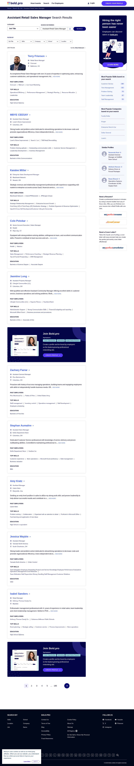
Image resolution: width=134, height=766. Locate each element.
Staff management (16, 403)
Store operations (32, 459)
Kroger (103, 121)
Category (10, 24)
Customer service (41, 627)
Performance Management (36, 92)
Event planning (15, 627)
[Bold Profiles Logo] (15, 3)
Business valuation (16, 461)
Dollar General (106, 133)
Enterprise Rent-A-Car (108, 127)
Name (25, 727)
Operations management (46, 403)
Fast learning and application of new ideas (24, 517)
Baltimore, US (35, 66)
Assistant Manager (19, 485)
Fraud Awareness (47, 738)
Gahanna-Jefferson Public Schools (42, 619)
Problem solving (15, 514)
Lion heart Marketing (33, 85)
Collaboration (27, 514)
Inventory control (30, 403)
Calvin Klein (16, 488)
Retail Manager (18, 598)
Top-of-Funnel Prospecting (19, 257)
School (25, 719)
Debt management (66, 459)
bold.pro (114, 35)
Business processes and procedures (39, 312)
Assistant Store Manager (21, 119)
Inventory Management (37, 151)
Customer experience (17, 459)
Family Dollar (105, 116)
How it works (36, 3)
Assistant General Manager (22, 374)
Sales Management (16, 254)
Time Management (107, 87)
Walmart (21, 85)
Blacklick (15, 604)
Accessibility (45, 731)
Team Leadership (107, 95)
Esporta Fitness (35, 302)
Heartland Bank (48, 302)
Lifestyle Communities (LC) (22, 283)
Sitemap (70, 727)
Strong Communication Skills (37, 309)
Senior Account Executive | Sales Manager (27, 225)
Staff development (63, 403)
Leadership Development (18, 151)
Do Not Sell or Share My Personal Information (78, 736)
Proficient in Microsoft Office (70, 514)
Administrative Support (17, 309)
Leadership (13, 95)
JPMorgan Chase (46, 196)
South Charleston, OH (20, 546)
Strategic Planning (53, 92)
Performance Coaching (33, 254)
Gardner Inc (32, 451)
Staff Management (107, 99)
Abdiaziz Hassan (114, 167)
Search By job (17, 8)
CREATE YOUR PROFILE (114, 3)
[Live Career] (113, 222)
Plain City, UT (17, 231)
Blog (42, 727)
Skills (9, 719)
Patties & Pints (30, 395)
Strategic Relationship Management (22, 203)
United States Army (43, 395)
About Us (70, 723)
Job (8, 727)
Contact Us (45, 719)
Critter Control (32, 562)
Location (10, 723)
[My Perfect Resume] (113, 215)
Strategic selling (27, 627)
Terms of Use (45, 723)
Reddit (15, 228)
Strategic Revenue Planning (52, 254)
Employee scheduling (17, 406)
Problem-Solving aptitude (18, 148)
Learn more (113, 65)
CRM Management (36, 257)
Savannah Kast (113, 152)
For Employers (57, 3)
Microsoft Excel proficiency (49, 459)
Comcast (33, 63)
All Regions (71, 731)
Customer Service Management (64, 148)
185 (55, 686)
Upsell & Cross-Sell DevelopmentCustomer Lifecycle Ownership (31, 209)
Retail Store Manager (37, 60)
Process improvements (57, 627)
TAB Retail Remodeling (49, 140)
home (9, 8)
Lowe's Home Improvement (22, 122)
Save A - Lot (35, 140)
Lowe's (103, 138)
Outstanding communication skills (40, 148)
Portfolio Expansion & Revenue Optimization (63, 206)
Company (26, 723)
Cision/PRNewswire (31, 196)
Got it (36, 761)
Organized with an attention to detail (46, 514)
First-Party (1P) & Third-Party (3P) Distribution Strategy (28, 206)
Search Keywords (47, 25)
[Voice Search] (70, 29)
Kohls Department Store (21, 433)
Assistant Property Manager (22, 280)
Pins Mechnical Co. (19, 377)
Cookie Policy (71, 719)
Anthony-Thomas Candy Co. (22, 601)
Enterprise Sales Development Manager (26, 174)
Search (46, 3)
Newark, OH (17, 180)
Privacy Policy (45, 735)
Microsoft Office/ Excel (17, 312)
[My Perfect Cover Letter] (113, 248)
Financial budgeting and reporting (60, 309)
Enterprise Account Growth (45, 203)
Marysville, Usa (18, 491)
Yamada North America (20, 544)
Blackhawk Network (19, 177)
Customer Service (107, 84)
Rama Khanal (113, 179)
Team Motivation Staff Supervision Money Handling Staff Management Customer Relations (40, 574)
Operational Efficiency (17, 92)
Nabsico (19, 246)
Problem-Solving (106, 91)
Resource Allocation (68, 92)
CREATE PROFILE (52, 355)
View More (56, 76)
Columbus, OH (17, 125)
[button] (67, 685)
